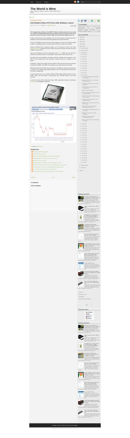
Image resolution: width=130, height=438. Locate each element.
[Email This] (71, 26)
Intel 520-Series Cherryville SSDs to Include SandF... (90, 87)
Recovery (98, 30)
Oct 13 (83, 137)
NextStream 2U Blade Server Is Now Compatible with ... (90, 100)
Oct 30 (83, 56)
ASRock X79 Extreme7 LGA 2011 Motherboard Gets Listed (89, 107)
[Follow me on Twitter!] (78, 2)
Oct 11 (83, 142)
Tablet (89, 31)
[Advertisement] (48, 212)
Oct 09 (83, 146)
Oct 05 (83, 155)
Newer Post (33, 177)
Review (80, 31)
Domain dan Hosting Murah (85, 298)
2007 (81, 170)
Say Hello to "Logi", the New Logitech (39, 160)
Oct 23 (83, 72)
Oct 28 (83, 61)
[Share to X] (73, 26)
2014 (81, 39)
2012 (81, 44)
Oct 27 (83, 63)
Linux (93, 28)
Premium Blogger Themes (71, 428)
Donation (46, 2)
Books (83, 26)
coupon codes (76, 428)
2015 (81, 37)
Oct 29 (83, 59)
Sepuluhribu (81, 296)
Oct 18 (83, 128)
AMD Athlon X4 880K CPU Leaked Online (40, 151)
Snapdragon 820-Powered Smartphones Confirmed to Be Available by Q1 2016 (47, 162)
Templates (93, 31)
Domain (91, 26)
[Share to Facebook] (75, 26)
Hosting (88, 28)
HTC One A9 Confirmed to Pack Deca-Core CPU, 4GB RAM (91, 235)
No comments (53, 25)
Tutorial (96, 31)
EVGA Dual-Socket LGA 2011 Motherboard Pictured (88, 117)
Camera (87, 26)
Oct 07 (83, 151)
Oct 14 (83, 135)
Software (85, 31)
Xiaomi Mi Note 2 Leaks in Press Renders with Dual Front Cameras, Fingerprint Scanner (92, 245)
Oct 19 (83, 126)
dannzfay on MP (82, 294)
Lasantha (66, 428)
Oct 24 (83, 70)
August (82, 167)
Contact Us (38, 2)
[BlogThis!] (72, 26)
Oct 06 (83, 153)
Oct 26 (83, 65)
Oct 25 (83, 68)
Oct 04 (83, 157)
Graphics (98, 26)
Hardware (38, 146)
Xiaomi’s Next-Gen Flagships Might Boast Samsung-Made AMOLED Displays (46, 156)
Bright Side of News (35, 48)
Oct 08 (83, 148)
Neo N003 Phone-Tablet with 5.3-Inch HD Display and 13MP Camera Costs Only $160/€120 (91, 216)
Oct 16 (83, 132)
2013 (81, 41)
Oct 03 (83, 160)
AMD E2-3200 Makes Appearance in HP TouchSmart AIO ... (90, 93)
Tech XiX (81, 292)
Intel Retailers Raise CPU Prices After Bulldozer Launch (52, 23)
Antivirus (80, 26)
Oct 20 (83, 123)
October (83, 52)
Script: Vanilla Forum (89, 263)
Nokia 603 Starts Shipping (87, 90)
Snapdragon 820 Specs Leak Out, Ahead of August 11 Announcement (45, 158)
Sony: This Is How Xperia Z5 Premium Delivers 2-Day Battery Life (45, 169)
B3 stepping (33, 81)
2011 (81, 46)
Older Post (74, 177)
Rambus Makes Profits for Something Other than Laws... (90, 81)
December (83, 48)
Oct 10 (83, 144)
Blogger (76, 425)
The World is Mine (43, 8)
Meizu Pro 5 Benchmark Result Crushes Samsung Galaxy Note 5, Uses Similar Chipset (48, 171)
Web (99, 31)
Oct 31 (83, 54)
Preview (92, 30)
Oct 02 (83, 162)
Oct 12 (83, 139)
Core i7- (60, 53)
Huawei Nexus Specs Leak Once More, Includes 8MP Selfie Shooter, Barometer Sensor (91, 254)
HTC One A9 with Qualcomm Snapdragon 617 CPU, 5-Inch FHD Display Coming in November (50, 164)
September (83, 165)
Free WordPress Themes (58, 428)
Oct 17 (83, 130)
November (83, 50)
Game (94, 26)
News (41, 146)
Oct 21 (83, 74)
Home (32, 2)
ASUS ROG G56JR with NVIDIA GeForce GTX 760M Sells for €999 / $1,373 (92, 272)
